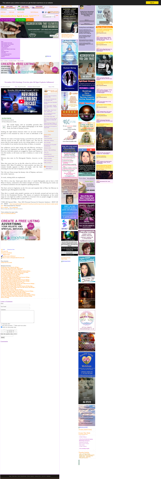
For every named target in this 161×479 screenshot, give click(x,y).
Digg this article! (6, 254)
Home (2, 41)
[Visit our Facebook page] (43, 12)
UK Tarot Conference (101, 155)
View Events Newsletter (7, 20)
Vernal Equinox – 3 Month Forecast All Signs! (11, 278)
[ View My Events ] (53, 7)
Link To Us (44, 476)
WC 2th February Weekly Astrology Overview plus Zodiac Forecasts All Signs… (18, 283)
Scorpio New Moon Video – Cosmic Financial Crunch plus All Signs (15, 293)
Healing (80, 455)
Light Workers (82, 456)
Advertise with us (47, 147)
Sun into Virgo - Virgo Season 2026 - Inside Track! (12, 268)
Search (57, 15)
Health (84, 455)
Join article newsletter (7, 325)
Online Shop (14, 476)
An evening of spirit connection (103, 53)
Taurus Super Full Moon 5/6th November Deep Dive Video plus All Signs (16, 296)
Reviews (2, 50)
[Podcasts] (53, 13)
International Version (65, 257)
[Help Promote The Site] (65, 261)
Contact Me (5, 251)
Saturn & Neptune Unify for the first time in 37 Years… (13, 282)
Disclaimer (48, 476)
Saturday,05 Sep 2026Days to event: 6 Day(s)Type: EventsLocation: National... (86, 440)
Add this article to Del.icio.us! (9, 256)
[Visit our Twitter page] (46, 12)
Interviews (3, 56)
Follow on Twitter (47, 162)
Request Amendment (7, 252)
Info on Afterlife (47, 142)
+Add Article (11, 12)
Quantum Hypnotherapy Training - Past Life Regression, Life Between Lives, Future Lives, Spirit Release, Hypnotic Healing (104, 167)
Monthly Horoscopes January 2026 (8, 288)
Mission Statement (30, 476)
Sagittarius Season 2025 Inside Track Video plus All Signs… (14, 292)
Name (2, 303)
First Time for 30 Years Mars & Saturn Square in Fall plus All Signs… (50, 119)
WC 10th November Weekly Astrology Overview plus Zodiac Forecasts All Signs (18, 294)
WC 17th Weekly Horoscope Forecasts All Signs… (11, 269)
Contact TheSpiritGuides (49, 156)
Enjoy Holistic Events (5, 51)
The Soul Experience (100, 114)
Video (68, 34)
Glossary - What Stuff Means (50, 150)
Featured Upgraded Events (83, 434)
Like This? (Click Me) (6, 118)
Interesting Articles (89, 455)
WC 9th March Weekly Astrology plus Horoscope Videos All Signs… (15, 281)
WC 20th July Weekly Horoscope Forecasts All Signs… (12, 273)
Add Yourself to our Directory (67, 35)
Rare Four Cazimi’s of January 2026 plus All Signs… (12, 289)
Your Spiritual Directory (5, 55)
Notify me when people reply (9, 327)
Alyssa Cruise (20, 60)
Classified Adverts (4, 47)
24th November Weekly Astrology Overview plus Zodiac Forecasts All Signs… (17, 291)
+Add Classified (20, 12)
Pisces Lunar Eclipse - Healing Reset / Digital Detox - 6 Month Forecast (50, 106)
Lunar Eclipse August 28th (49, 116)
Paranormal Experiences (83, 457)
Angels (80, 453)
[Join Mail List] (48, 56)
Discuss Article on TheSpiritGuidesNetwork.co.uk (13, 257)
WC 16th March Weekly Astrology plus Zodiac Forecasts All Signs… (15, 279)
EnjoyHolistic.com (47, 154)
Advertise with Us (38, 476)
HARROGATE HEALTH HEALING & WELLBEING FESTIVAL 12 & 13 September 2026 (104, 83)
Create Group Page (48, 138)
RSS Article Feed (49, 166)
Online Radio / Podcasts (49, 140)
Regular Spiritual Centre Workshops (7, 44)
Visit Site (98, 36)
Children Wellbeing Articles (90, 454)
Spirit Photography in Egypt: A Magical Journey (103, 125)
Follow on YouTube (48, 158)
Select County (64, 259)
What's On (46, 152)
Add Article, (64, 34)
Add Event (30, 20)
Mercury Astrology (5, 297)
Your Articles (3, 52)
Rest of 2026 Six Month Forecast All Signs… (10, 276)
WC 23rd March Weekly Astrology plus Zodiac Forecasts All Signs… (15, 277)
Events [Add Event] (85, 429)
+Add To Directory (34, 12)
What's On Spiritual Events (5, 45)
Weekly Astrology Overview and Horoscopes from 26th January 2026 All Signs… (18, 287)
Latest (46, 94)
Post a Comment (4, 207)
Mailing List (46, 136)
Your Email (3, 306)
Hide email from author (20, 325)
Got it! (152, 3)
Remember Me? (6, 324)
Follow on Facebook (48, 160)
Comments (3, 309)
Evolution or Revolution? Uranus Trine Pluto (10, 274)
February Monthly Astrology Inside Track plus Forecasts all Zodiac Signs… (17, 286)
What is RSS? (48, 168)
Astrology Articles (86, 453)
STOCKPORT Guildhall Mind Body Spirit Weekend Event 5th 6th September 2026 (104, 30)
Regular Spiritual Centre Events (6, 42)
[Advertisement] (29, 76)
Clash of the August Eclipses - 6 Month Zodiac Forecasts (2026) (14, 272)
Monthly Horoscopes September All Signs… (10, 267)
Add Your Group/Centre (66, 37)
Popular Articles (84, 452)
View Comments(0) (13, 207)
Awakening (81, 454)
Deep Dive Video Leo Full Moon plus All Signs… (11, 284)
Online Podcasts (64, 6)
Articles (6, 60)
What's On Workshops (5, 46)
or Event (71, 34)
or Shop (70, 6)
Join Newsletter (20, 20)
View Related (51, 131)
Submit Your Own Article (6, 262)
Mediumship (88, 456)
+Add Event (3, 12)
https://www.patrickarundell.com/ (8, 213)
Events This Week (84, 433)
